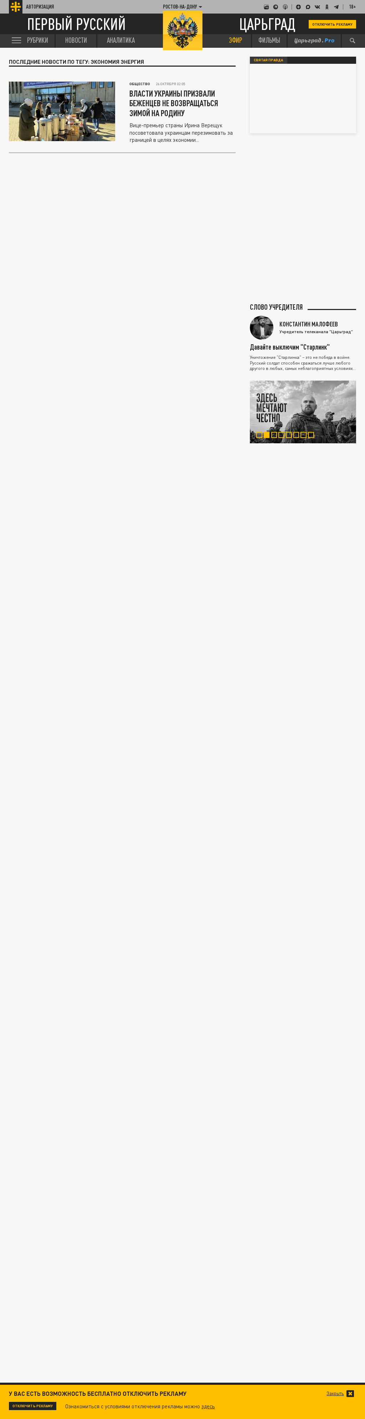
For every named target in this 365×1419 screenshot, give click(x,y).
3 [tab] (276, 436)
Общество (139, 84)
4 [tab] (283, 436)
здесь (208, 1406)
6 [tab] (298, 436)
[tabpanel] (303, 412)
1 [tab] (261, 436)
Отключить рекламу (332, 24)
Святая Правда (268, 60)
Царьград (267, 24)
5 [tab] (290, 436)
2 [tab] (268, 436)
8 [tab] (313, 436)
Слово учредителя (276, 307)
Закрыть (335, 1393)
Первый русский (76, 24)
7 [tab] (305, 436)
